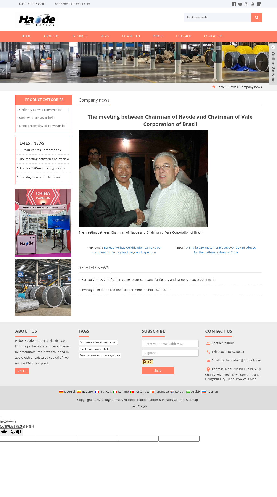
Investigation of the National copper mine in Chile (117, 290)
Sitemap (192, 400)
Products (79, 36)
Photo (158, 36)
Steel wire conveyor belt (36, 118)
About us (51, 36)
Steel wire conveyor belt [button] (94, 349)
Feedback (183, 36)
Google (142, 406)
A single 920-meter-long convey (42, 168)
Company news (250, 87)
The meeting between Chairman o (44, 159)
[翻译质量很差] (16, 432)
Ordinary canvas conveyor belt (41, 110)
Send (158, 370)
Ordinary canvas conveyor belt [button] (98, 342)
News (104, 36)
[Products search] (256, 17)
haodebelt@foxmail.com (72, 4)
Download (131, 36)
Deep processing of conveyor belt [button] (100, 355)
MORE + (22, 371)
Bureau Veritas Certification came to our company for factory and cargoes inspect (140, 280)
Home (26, 36)
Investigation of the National (40, 177)
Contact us (213, 36)
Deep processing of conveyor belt (43, 126)
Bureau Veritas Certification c (40, 150)
